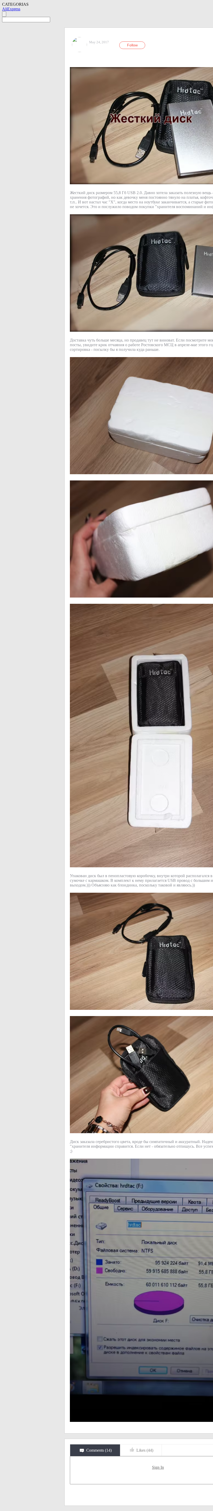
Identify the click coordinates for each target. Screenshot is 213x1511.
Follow (132, 45)
